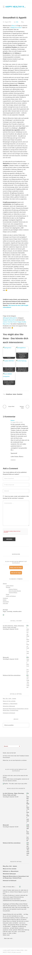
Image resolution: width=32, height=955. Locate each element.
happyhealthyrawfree (9, 320)
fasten (14, 394)
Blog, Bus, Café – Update (9, 698)
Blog (22, 22)
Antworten (13, 460)
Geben (4, 600)
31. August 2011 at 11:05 (16, 422)
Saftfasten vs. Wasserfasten (10, 703)
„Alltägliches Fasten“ (16, 27)
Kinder (7, 594)
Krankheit (19, 394)
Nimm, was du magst (16, 567)
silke (17, 22)
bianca (12, 420)
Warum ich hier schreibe (9, 701)
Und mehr (5, 603)
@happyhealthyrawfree (10, 318)
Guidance (5, 598)
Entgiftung (9, 394)
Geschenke (6, 601)
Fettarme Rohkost (13, 589)
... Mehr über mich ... (8, 938)
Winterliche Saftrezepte (9, 706)
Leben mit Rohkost (11, 596)
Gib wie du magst (16, 572)
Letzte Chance (9, 585)
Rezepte (8, 587)
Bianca (14, 25)
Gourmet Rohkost (13, 592)
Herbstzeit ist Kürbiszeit (9, 713)
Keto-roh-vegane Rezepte (15, 591)
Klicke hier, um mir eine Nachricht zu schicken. (15, 760)
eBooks (5, 583)
